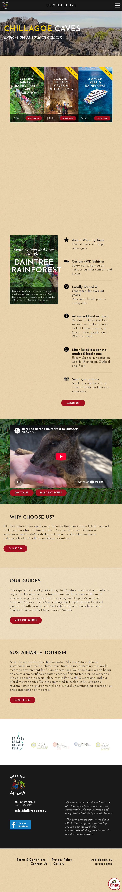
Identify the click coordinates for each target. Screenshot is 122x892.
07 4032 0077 (25, 803)
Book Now (33, 118)
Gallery (58, 863)
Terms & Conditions (31, 859)
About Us (73, 403)
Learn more (22, 700)
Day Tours (21, 493)
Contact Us (39, 863)
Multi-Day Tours (51, 493)
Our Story (15, 549)
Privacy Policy (62, 859)
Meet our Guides (25, 620)
